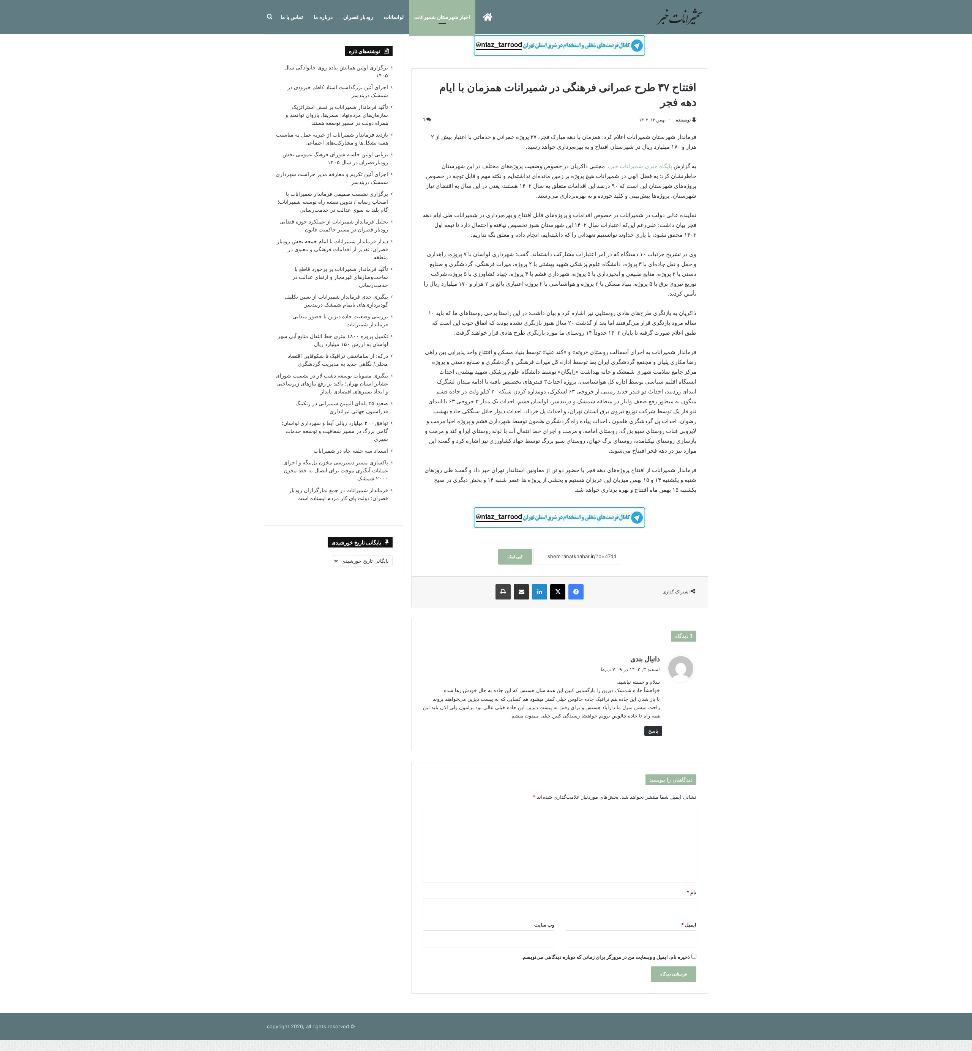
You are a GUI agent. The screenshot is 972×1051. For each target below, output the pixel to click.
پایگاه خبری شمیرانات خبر (642, 166)
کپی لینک (515, 556)
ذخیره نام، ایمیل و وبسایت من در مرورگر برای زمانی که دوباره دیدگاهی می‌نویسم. (605, 957)
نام (691, 892)
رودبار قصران (358, 17)
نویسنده (683, 120)
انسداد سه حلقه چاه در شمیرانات (351, 451)
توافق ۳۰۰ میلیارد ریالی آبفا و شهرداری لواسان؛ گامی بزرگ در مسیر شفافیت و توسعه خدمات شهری (335, 431)
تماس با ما (292, 17)
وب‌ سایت (544, 925)
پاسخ (653, 731)
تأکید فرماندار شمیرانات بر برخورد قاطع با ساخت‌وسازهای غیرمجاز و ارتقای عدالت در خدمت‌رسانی (340, 277)
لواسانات (394, 17)
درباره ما (323, 17)
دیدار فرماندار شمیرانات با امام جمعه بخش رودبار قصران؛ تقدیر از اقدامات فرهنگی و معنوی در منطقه (332, 249)
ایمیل (688, 925)
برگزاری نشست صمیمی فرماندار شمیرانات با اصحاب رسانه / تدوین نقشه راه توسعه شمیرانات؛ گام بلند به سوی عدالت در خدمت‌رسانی (333, 202)
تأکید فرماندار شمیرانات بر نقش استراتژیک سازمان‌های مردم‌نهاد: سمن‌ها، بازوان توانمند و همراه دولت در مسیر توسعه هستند (337, 115)
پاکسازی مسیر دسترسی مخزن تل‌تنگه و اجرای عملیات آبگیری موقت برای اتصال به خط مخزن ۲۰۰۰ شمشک (335, 470)
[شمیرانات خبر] (679, 17)
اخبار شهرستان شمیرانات (442, 17)
